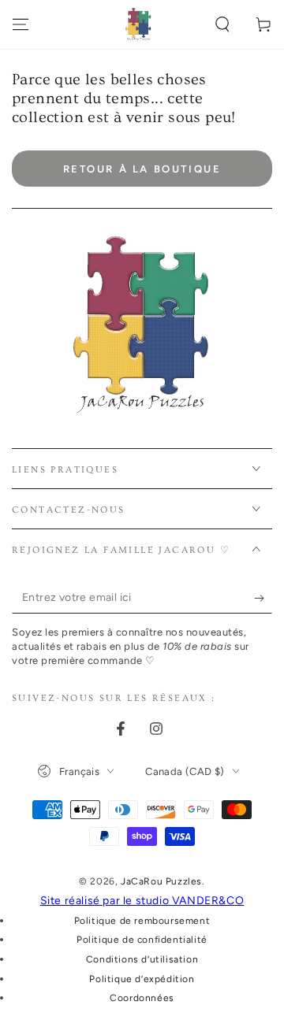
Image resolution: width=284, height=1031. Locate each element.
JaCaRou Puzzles (161, 881)
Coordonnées (142, 997)
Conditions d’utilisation (142, 959)
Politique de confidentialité (142, 939)
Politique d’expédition (141, 979)
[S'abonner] (263, 597)
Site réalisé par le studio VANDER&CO (142, 900)
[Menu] (20, 24)
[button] (222, 24)
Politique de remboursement (142, 920)
